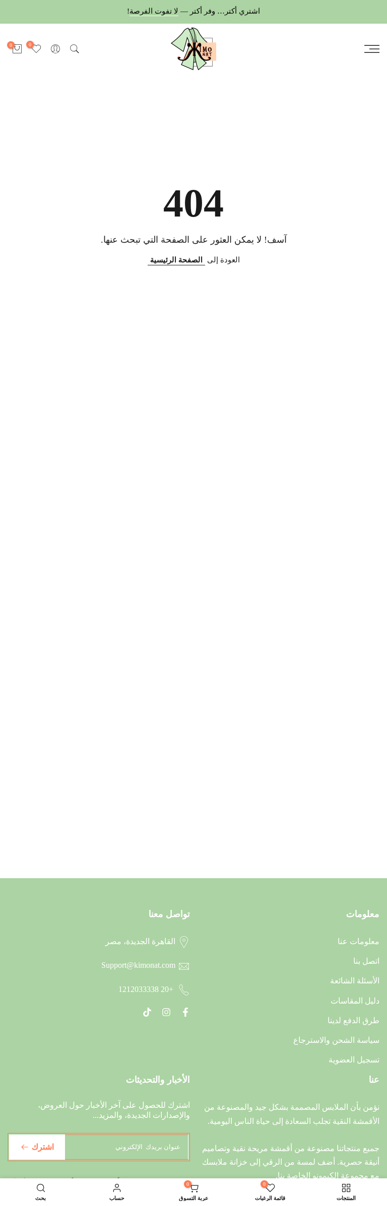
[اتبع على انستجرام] (166, 1012)
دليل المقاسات (355, 1001)
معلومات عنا (358, 941)
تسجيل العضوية (354, 1059)
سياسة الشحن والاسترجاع (336, 1040)
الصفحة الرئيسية (176, 260)
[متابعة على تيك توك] (147, 1012)
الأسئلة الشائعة (354, 980)
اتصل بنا (366, 961)
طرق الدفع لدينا (353, 1020)
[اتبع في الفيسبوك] (185, 1012)
